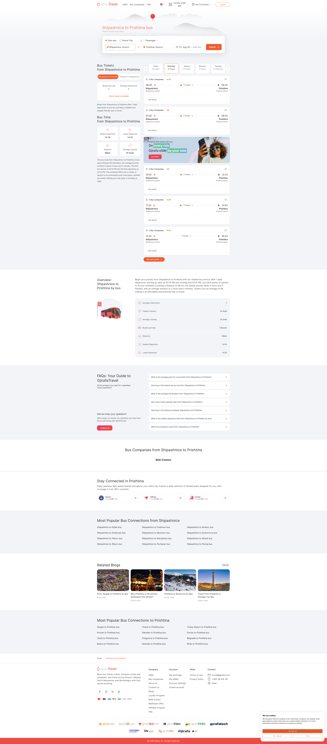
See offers (155, 157)
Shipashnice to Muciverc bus (156, 532)
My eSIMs (173, 679)
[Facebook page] (99, 691)
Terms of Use (196, 675)
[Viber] (209, 683)
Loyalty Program (157, 695)
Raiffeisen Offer (156, 703)
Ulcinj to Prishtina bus (107, 638)
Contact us (104, 428)
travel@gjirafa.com (221, 675)
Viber (214, 683)
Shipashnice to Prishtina (108, 77)
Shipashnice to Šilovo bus (109, 544)
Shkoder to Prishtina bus (154, 632)
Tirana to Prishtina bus (153, 627)
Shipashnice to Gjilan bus (109, 527)
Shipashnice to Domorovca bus (202, 532)
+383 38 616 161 (220, 679)
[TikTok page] (118, 691)
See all (225, 565)
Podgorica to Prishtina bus (155, 638)
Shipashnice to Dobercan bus (111, 532)
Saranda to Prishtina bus (154, 644)
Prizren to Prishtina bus (108, 632)
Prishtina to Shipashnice (130, 77)
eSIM (125, 4)
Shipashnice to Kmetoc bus (200, 527)
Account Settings (177, 683)
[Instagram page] (106, 691)
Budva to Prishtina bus (108, 644)
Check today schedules (119, 96)
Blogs (151, 691)
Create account (176, 687)
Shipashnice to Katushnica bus (156, 538)
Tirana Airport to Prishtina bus (201, 627)
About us (153, 683)
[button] (189, 377)
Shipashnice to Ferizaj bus (199, 544)
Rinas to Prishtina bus (197, 644)
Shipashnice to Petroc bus (109, 538)
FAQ (149, 4)
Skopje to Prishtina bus (108, 627)
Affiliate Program (157, 707)
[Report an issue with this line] (226, 79)
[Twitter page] (112, 691)
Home (99, 658)
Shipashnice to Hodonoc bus (156, 527)
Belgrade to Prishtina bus (199, 638)
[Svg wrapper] (106, 724)
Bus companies (137, 4)
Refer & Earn (155, 699)
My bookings (175, 675)
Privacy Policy (196, 679)
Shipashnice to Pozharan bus (156, 544)
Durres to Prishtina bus (198, 632)
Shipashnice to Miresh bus (199, 538)
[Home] (107, 4)
